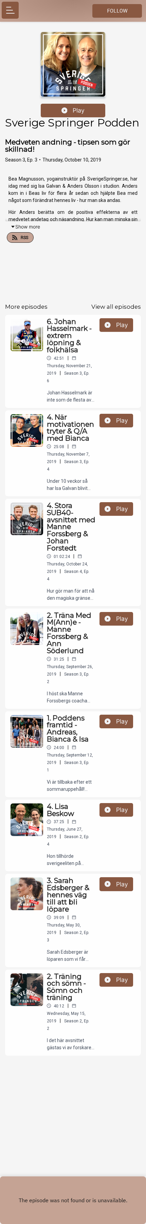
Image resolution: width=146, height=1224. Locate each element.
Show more (27, 227)
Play (79, 110)
